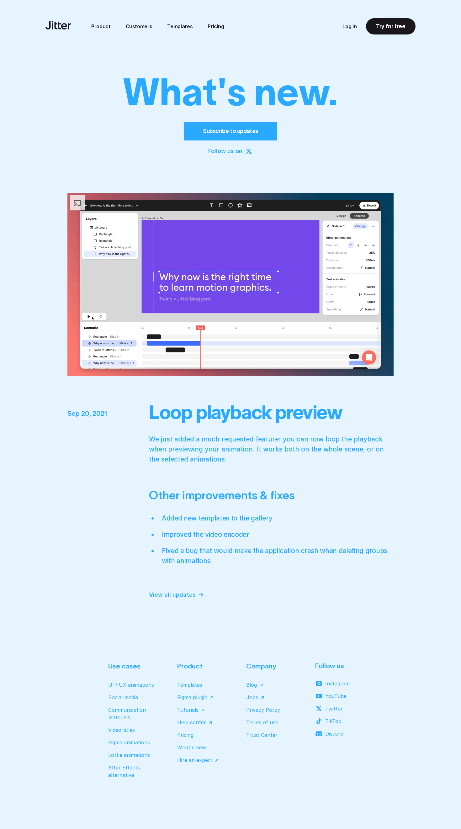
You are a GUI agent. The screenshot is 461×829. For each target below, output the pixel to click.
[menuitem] (101, 26)
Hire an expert (194, 760)
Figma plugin (192, 697)
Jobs (252, 697)
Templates (180, 26)
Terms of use (262, 722)
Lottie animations (129, 755)
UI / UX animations (131, 685)
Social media (123, 697)
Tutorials (188, 710)
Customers (139, 26)
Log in (349, 26)
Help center (191, 722)
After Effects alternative (124, 771)
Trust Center (262, 735)
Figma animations (129, 742)
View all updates (172, 594)
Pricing (216, 26)
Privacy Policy (263, 710)
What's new (191, 747)
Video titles (121, 730)
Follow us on (225, 151)
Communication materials (127, 714)
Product (101, 26)
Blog (251, 685)
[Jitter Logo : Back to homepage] (58, 25)
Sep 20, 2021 (87, 413)
